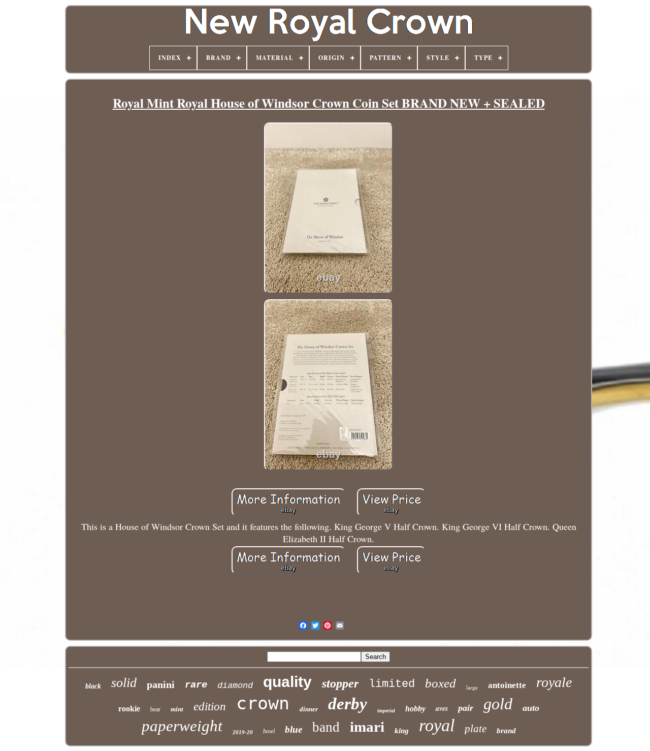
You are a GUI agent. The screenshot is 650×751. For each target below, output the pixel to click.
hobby (415, 708)
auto (531, 708)
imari (367, 726)
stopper (340, 683)
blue (293, 729)
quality (287, 681)
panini (161, 684)
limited (392, 684)
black (93, 686)
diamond (235, 686)
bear (155, 709)
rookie (129, 708)
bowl (269, 731)
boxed (440, 683)
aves (442, 708)
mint (177, 709)
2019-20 (243, 732)
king (402, 731)
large (472, 687)
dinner (309, 709)
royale (554, 682)
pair (465, 708)
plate (475, 729)
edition (209, 706)
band (326, 727)
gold (497, 704)
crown (262, 703)
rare (196, 685)
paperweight (182, 726)
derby (347, 704)
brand (506, 731)
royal (436, 725)
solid (124, 682)
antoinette (507, 685)
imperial (386, 710)
